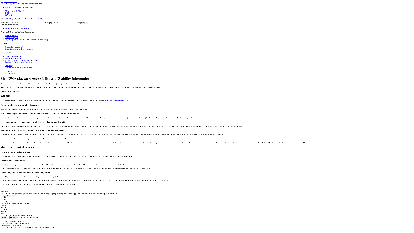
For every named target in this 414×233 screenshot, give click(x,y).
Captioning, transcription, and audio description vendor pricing (26, 40)
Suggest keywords (8, 196)
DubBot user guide (11, 36)
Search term (5, 23)
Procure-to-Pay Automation (144, 87)
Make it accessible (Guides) (14, 11)
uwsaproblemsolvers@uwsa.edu (120, 100)
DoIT (7, 13)
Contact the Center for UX (14, 47)
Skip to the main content (9, 2)
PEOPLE (8, 15)
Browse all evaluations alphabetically (17, 28)
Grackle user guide (11, 38)
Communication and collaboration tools (18, 68)
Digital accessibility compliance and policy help (21, 60)
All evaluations (10, 73)
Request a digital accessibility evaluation (19, 49)
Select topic (47, 23)
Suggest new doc (32, 217)
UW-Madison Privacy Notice (11, 225)
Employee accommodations (14, 58)
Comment (23, 217)
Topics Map (9, 66)
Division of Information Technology (13, 221)
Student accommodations (13, 56)
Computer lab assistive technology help (18, 62)
